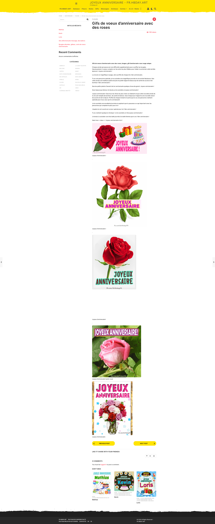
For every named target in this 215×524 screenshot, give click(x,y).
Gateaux (76, 9)
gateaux (62, 85)
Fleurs (84, 9)
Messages (105, 9)
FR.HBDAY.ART (65, 9)
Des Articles (63, 76)
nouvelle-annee (80, 82)
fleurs (95, 19)
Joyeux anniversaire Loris (147, 498)
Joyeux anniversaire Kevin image (123, 495)
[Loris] (146, 484)
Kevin (116, 497)
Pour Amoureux (80, 85)
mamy (77, 71)
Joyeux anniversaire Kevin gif (122, 493)
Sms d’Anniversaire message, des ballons (72, 41)
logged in (103, 464)
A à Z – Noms (134, 9)
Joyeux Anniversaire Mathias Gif (100, 497)
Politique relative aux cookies (68, 521)
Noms (91, 9)
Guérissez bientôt (64, 90)
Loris (138, 503)
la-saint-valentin (80, 65)
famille (61, 79)
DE (91, 521)
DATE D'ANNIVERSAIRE (65, 74)
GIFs (97, 9)
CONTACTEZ (82, 521)
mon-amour (79, 76)
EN (88, 521)
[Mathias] (102, 483)
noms (93, 496)
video (77, 88)
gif (60, 88)
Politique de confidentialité (77, 519)
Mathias (95, 500)
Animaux (114, 9)
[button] (76, 3)
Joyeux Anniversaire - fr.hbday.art (119, 2)
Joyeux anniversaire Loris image (145, 500)
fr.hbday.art (63, 519)
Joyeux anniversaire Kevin (125, 492)
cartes (61, 71)
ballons (61, 68)
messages (78, 74)
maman (77, 68)
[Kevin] (124, 481)
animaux (62, 65)
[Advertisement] (124, 48)
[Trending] (154, 19)
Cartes (122, 9)
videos (77, 90)
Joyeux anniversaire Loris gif (144, 499)
